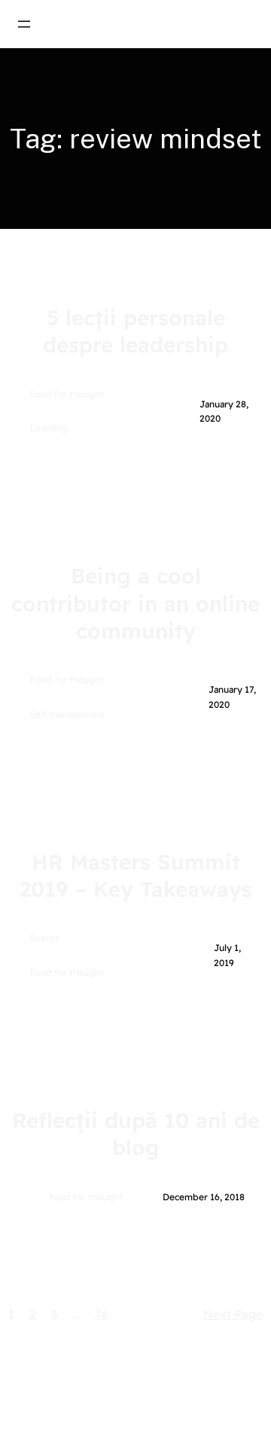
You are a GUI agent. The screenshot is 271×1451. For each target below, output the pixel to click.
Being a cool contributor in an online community (135, 603)
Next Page (233, 1313)
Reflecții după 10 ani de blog (136, 1133)
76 (101, 1313)
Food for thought (67, 394)
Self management (67, 714)
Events (44, 937)
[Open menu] (24, 24)
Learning (49, 428)
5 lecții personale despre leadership (135, 331)
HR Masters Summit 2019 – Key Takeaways (136, 875)
